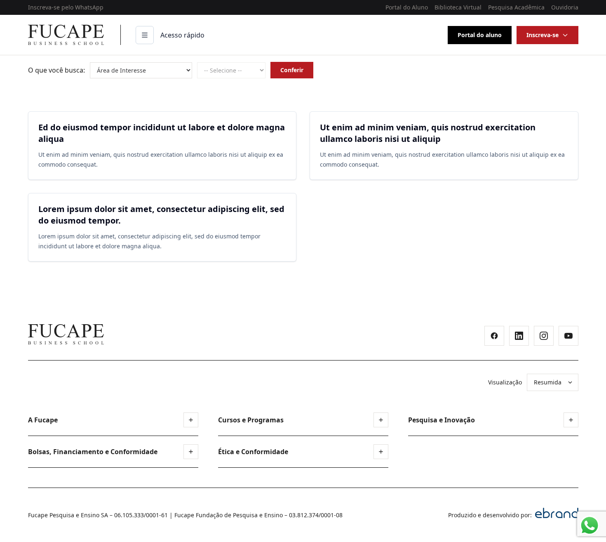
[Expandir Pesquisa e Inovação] (571, 419)
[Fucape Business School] (66, 334)
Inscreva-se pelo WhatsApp (65, 7)
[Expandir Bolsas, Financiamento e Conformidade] (190, 451)
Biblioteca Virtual (458, 7)
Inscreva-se (542, 35)
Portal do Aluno (406, 7)
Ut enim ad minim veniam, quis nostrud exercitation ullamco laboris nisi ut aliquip (428, 133)
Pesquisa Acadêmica (516, 7)
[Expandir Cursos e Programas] (380, 419)
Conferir (291, 70)
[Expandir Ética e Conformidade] (380, 451)
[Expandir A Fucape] (190, 419)
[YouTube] (568, 336)
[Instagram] (544, 336)
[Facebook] (494, 336)
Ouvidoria (564, 7)
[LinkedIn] (519, 336)
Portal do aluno (480, 35)
